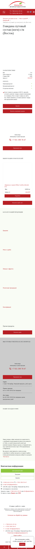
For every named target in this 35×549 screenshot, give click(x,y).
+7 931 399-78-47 (21, 482)
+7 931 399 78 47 (19, 140)
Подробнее (17, 195)
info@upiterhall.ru (29, 491)
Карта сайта (17, 535)
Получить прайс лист (17, 202)
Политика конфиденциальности (17, 533)
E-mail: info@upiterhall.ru (10, 484)
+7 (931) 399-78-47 (16, 13)
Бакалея (5, 230)
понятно (22, 544)
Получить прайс (17, 332)
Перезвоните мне (17, 148)
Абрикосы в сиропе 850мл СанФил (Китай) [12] (17, 185)
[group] (17, 426)
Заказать (17, 106)
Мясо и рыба (22, 18)
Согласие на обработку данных (17, 515)
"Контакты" (6, 456)
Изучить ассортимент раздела (17, 111)
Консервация (7, 307)
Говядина (5, 20)
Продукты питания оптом (10, 18)
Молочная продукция (10, 288)
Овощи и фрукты (8, 269)
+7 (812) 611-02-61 (16, 11)
